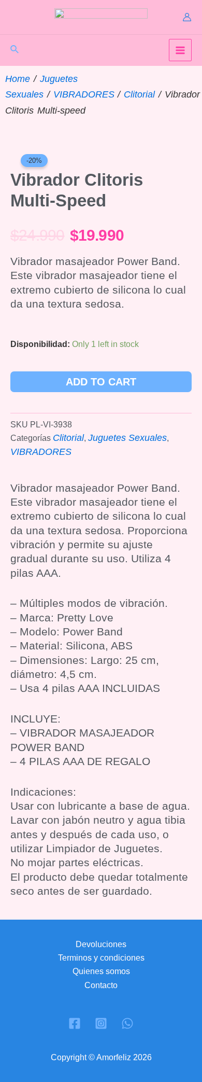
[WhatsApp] (127, 1023)
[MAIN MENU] (180, 50)
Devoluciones (101, 944)
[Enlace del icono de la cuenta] (187, 17)
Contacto (101, 985)
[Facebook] (74, 1023)
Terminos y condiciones (101, 957)
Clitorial (139, 94)
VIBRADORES (83, 94)
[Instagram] (101, 1023)
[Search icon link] (15, 51)
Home (17, 79)
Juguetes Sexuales (127, 438)
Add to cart (101, 381)
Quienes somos (101, 971)
